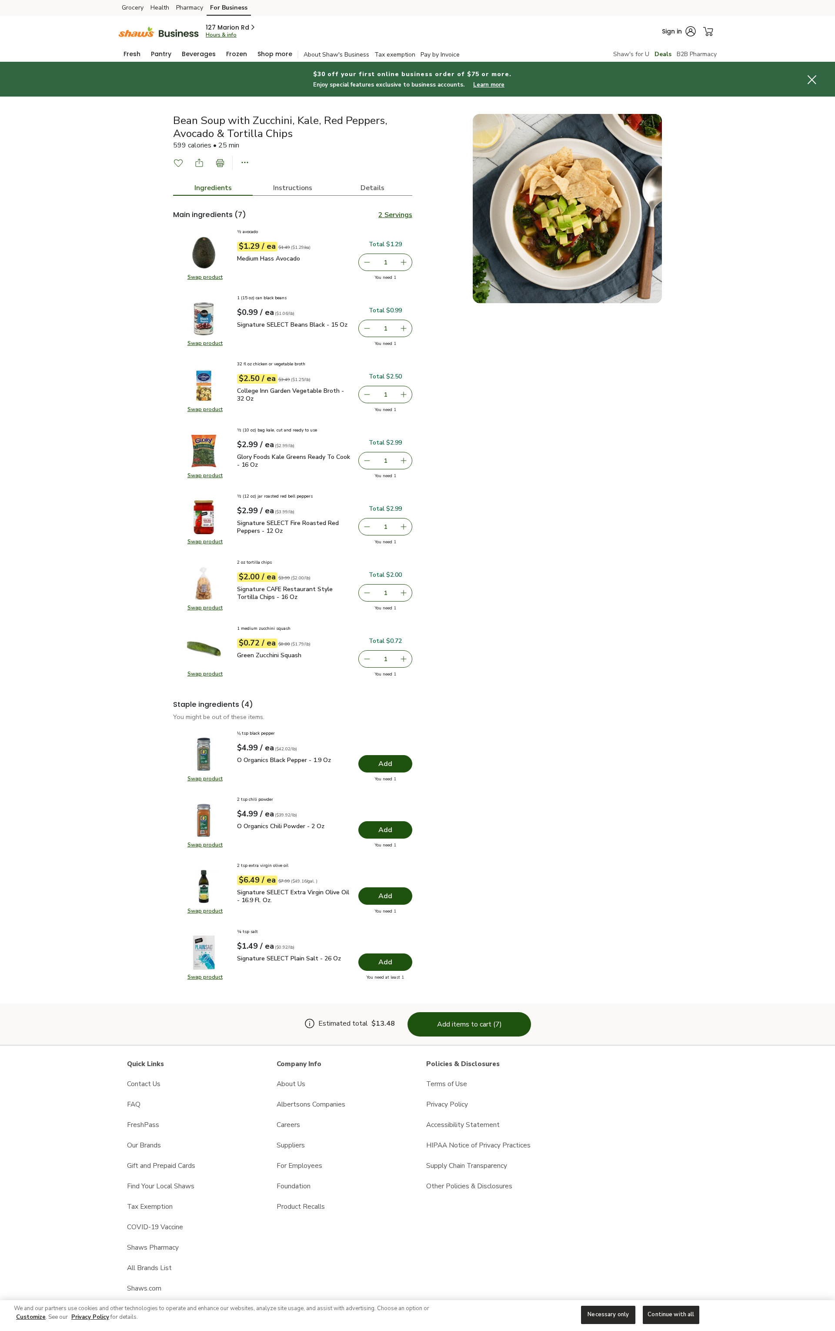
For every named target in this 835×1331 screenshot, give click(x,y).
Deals (663, 54)
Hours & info (221, 34)
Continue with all (671, 1314)
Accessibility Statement (463, 1124)
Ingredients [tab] (213, 188)
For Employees (299, 1165)
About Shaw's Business (336, 54)
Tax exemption (394, 54)
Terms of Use (446, 1083)
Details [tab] (372, 188)
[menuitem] (132, 54)
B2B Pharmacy (697, 54)
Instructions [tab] (292, 188)
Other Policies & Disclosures (469, 1186)
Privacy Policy (447, 1104)
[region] (417, 1315)
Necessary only (608, 1314)
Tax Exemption (150, 1206)
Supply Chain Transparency (466, 1165)
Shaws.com (144, 1288)
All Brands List (149, 1267)
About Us (291, 1083)
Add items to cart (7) (469, 1024)
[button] (231, 27)
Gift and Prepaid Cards (161, 1165)
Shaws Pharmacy (153, 1247)
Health (159, 7)
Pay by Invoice (440, 54)
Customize (31, 1317)
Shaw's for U (631, 54)
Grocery (133, 7)
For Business (228, 7)
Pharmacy (189, 7)
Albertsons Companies (311, 1104)
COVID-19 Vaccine (155, 1226)
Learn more (488, 85)
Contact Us (143, 1083)
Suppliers (291, 1145)
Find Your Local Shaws (160, 1186)
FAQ (133, 1104)
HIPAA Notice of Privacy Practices (478, 1145)
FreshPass (143, 1124)
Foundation (294, 1186)
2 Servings (395, 215)
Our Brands (144, 1145)
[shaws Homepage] (158, 31)
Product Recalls (301, 1206)
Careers (288, 1124)
